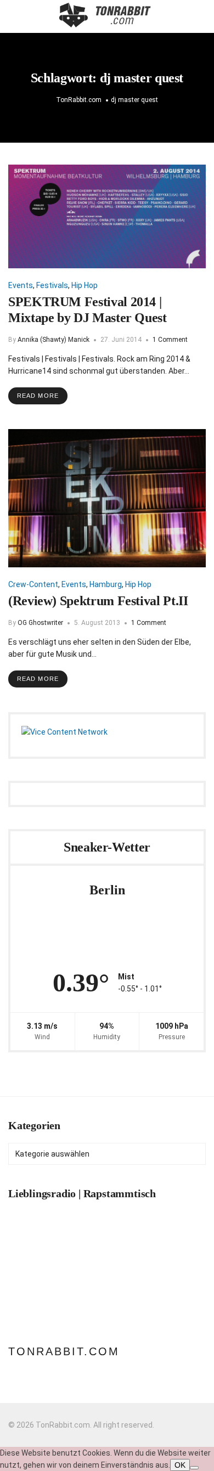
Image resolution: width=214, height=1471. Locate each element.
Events (20, 285)
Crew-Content (33, 584)
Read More (38, 395)
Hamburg (105, 584)
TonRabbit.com (64, 1351)
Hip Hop (84, 285)
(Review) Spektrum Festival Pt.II (98, 601)
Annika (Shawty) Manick (53, 339)
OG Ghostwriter (40, 623)
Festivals (52, 285)
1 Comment (170, 339)
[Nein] (194, 1467)
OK (179, 1465)
